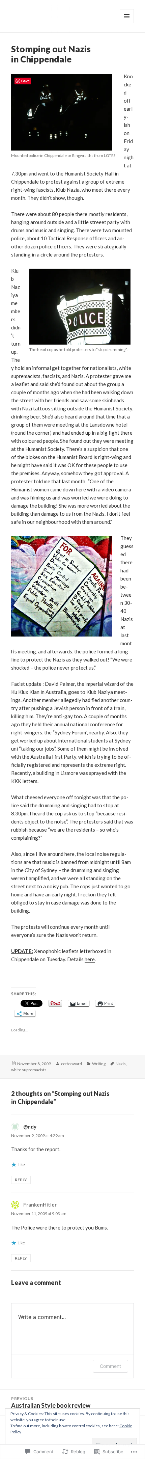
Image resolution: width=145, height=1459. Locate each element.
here (90, 959)
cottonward (71, 1063)
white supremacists (29, 1069)
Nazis (121, 1063)
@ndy (29, 1127)
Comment (110, 1366)
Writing (99, 1063)
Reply (21, 1179)
